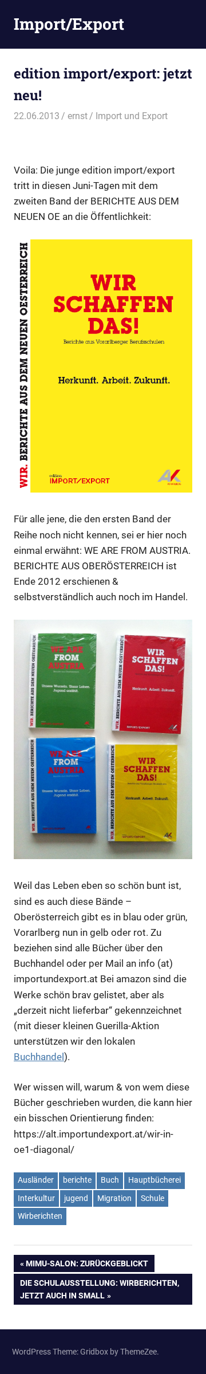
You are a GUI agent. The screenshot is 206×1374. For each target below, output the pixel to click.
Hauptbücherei (154, 1179)
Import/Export (69, 23)
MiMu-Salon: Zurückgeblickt (86, 1265)
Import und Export (132, 116)
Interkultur (36, 1198)
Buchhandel (39, 1056)
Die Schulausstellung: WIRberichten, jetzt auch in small (99, 1289)
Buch (110, 1179)
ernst (78, 116)
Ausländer (36, 1179)
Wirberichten (40, 1216)
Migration (114, 1198)
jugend (76, 1198)
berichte (77, 1179)
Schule (152, 1198)
